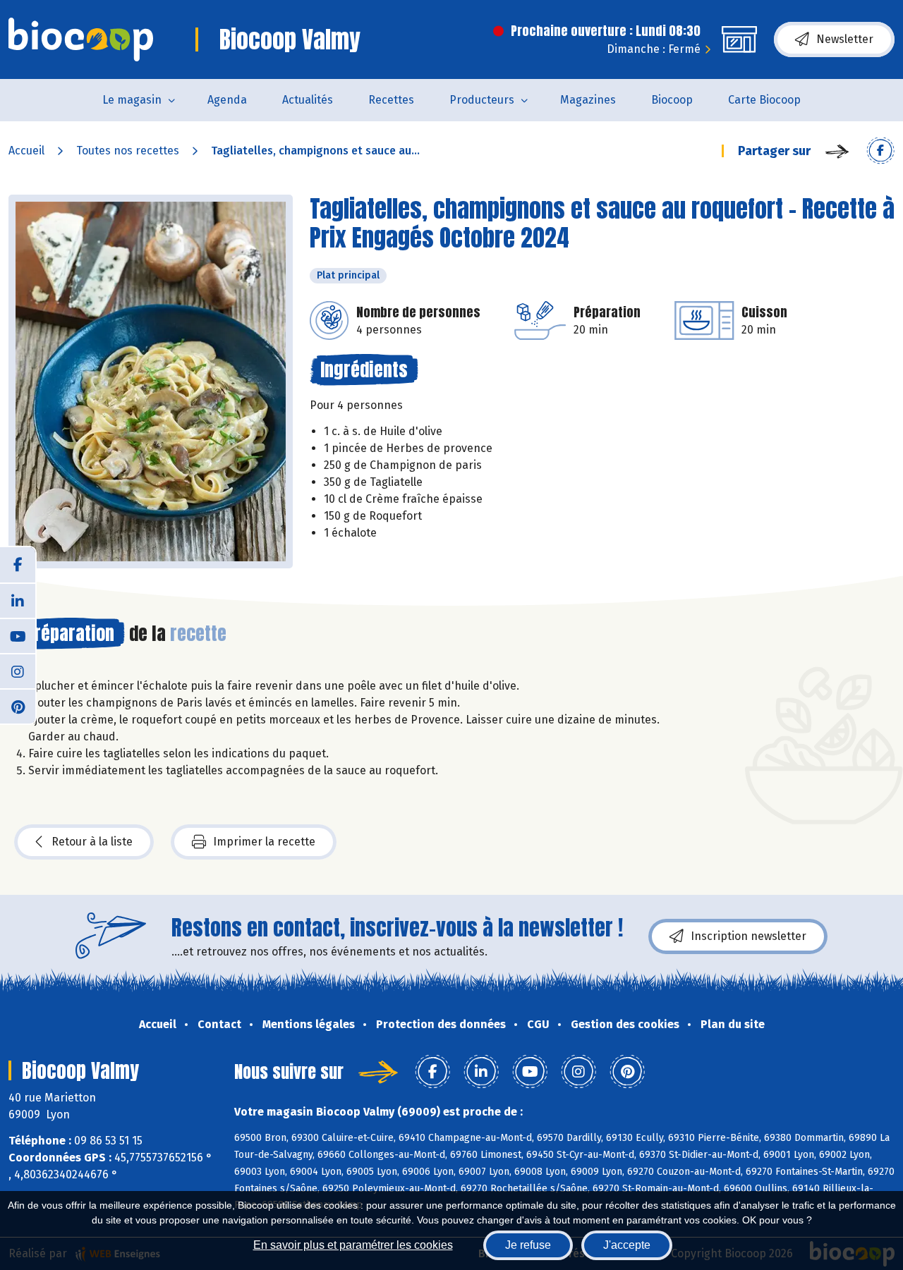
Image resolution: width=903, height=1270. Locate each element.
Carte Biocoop (764, 99)
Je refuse (528, 1245)
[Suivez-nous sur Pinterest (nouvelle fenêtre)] (17, 705)
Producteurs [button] (481, 99)
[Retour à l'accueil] (80, 39)
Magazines (588, 99)
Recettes (391, 99)
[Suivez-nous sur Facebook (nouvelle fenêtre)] (17, 564)
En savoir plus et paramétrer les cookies (353, 1245)
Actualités (307, 99)
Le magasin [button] (132, 99)
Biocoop (672, 99)
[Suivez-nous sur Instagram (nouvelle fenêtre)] (17, 670)
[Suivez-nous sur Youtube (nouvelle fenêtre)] (17, 635)
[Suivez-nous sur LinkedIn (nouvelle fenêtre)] (17, 600)
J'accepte (626, 1245)
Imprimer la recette (264, 841)
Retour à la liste (92, 841)
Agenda (227, 99)
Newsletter (844, 39)
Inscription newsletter (748, 936)
